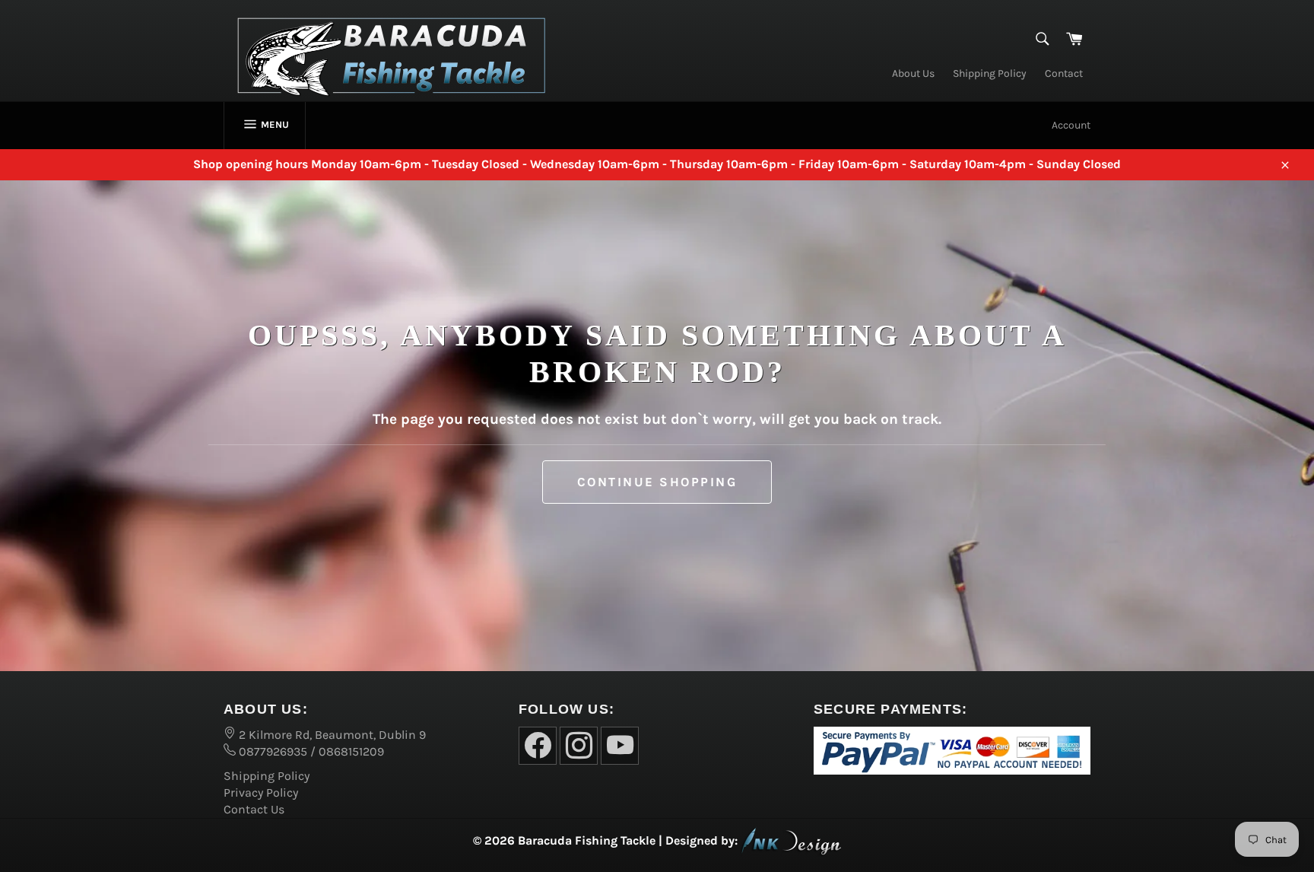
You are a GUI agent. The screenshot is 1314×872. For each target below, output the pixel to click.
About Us (913, 73)
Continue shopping (657, 482)
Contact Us (254, 809)
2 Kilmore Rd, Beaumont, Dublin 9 (331, 734)
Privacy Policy (261, 792)
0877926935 (271, 751)
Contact (1064, 73)
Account (1071, 125)
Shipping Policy (990, 73)
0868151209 (351, 751)
